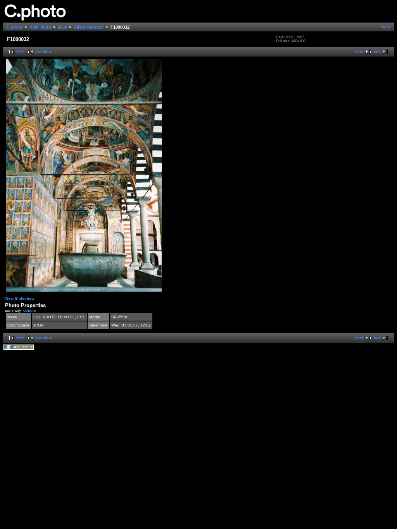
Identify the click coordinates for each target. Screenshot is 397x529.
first (20, 52)
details (29, 310)
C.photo (14, 27)
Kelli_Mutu (40, 27)
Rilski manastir (89, 27)
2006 (62, 27)
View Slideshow (19, 298)
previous (43, 52)
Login (385, 27)
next (359, 52)
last (377, 52)
